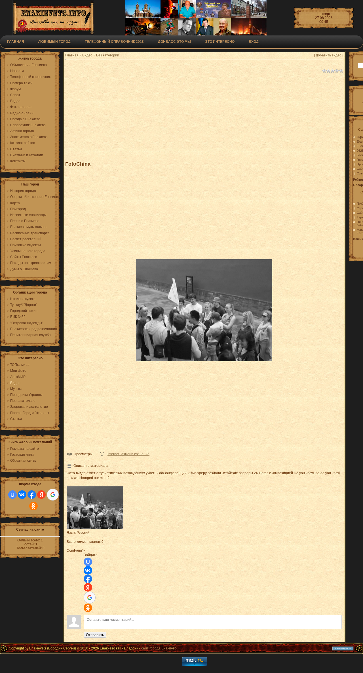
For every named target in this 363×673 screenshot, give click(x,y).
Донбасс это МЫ (174, 42)
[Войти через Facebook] (32, 494)
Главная (15, 42)
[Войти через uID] (12, 494)
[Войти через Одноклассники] (33, 506)
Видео (87, 55)
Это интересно (220, 42)
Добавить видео (328, 55)
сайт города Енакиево (159, 648)
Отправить (95, 635)
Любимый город (54, 42)
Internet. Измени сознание (128, 454)
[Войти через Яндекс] (41, 494)
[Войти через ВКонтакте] (22, 494)
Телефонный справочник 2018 (114, 42)
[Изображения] (95, 507)
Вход (254, 42)
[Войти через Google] (53, 495)
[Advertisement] (204, 114)
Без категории (107, 55)
